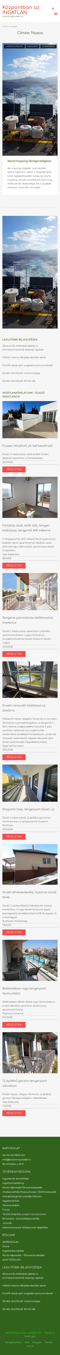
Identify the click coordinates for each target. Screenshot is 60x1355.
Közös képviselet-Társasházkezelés (22, 1187)
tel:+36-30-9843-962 (13, 1155)
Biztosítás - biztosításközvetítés (21, 1219)
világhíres (48, 46)
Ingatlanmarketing (13, 1183)
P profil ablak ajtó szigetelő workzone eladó (27, 365)
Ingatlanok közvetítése (15, 1179)
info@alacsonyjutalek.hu (16, 1160)
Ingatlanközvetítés (13, 1251)
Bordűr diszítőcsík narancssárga (21, 373)
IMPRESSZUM (10, 1242)
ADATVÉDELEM (11, 1260)
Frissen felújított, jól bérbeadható (27, 445)
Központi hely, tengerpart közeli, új (28, 809)
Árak (27, 1342)
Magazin (33, 46)
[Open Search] (53, 8)
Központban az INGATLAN (20, 10)
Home (5, 26)
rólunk (30, 1346)
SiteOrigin (30, 1336)
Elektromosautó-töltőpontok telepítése (25, 1227)
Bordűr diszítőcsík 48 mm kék (19, 381)
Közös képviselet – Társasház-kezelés (23, 1255)
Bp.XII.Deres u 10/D (13, 1164)
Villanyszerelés (10, 1205)
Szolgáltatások (13, 1342)
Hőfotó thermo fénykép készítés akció (24, 357)
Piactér (49, 1342)
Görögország (14, 46)
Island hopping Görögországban (29, 161)
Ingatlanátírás (10, 1201)
